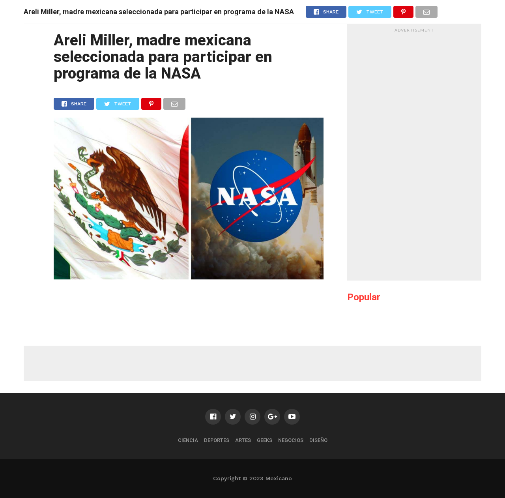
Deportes (216, 440)
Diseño (318, 440)
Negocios (290, 440)
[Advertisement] (414, 154)
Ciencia (188, 440)
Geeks (264, 440)
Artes (243, 440)
